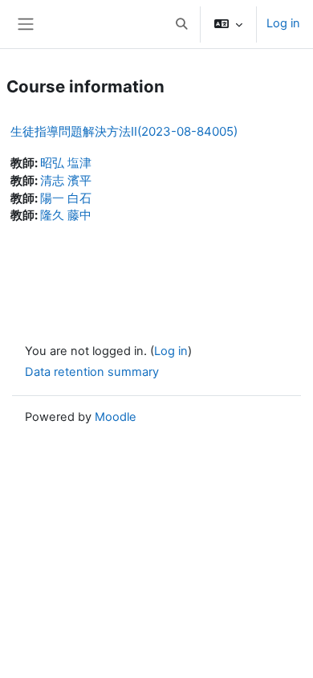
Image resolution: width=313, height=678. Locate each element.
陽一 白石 (65, 198)
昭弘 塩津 (65, 163)
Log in (283, 23)
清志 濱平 (65, 181)
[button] (181, 24)
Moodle (115, 417)
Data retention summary (92, 372)
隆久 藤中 (65, 215)
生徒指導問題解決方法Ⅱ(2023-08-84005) (124, 131)
